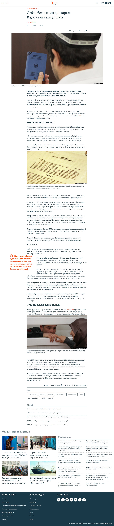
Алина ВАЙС (31, 22)
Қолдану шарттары (8, 512)
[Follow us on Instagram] (71, 499)
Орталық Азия (34, 509)
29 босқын (70, 310)
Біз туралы (5, 502)
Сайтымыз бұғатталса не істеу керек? (14, 505)
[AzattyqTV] (97, 3)
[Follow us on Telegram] (75, 499)
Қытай (32, 516)
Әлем (31, 519)
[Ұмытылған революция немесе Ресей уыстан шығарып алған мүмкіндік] (15, 468)
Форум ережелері (7, 516)
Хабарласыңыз (6, 499)
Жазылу (4, 519)
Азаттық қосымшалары (9, 509)
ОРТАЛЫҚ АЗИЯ (32, 9)
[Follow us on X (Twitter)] (63, 499)
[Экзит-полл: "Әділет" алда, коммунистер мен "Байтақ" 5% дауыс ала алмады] (15, 443)
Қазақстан (33, 502)
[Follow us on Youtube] (67, 499)
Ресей (31, 512)
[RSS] (79, 499)
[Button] (71, 31)
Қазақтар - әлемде (35, 505)
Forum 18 (78, 116)
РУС (102, 3)
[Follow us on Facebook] (58, 499)
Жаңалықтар (34, 499)
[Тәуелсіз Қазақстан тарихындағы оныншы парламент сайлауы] (43, 443)
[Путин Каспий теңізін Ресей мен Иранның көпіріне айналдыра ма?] (43, 468)
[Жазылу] (84, 499)
